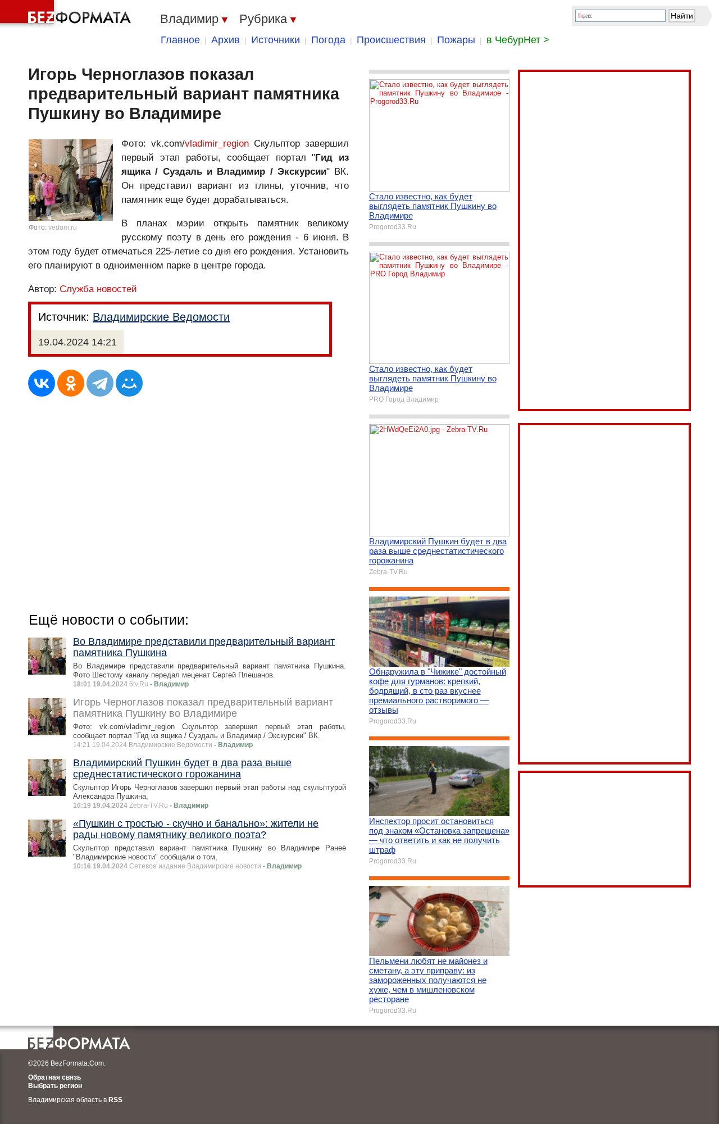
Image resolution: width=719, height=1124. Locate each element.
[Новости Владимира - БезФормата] (67, 14)
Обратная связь (54, 1077)
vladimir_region (217, 143)
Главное (180, 39)
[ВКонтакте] (41, 383)
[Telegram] (100, 383)
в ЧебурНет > (517, 39)
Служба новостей (98, 289)
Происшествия (391, 39)
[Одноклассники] (70, 383)
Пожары (456, 39)
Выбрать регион (55, 1086)
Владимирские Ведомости (161, 317)
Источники (275, 39)
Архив (225, 39)
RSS (115, 1100)
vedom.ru (62, 227)
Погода (328, 39)
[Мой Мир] (129, 383)
